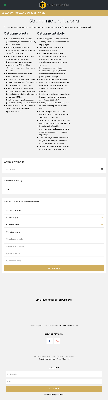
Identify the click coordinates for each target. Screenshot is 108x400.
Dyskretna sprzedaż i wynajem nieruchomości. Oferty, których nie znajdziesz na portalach (53, 114)
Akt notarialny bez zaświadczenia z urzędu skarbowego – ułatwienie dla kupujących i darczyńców (54, 140)
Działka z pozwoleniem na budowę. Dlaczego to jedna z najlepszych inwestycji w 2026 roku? (54, 97)
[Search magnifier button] (102, 169)
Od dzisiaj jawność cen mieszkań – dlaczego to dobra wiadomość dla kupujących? (54, 42)
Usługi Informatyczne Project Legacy (54, 359)
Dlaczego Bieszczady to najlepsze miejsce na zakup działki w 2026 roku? (54, 106)
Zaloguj (54, 389)
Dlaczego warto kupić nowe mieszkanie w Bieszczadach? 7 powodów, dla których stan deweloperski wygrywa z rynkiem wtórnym (53, 59)
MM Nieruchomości (63, 325)
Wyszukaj (54, 268)
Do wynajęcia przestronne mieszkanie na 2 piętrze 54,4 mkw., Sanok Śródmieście (21, 50)
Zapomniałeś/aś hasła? (54, 395)
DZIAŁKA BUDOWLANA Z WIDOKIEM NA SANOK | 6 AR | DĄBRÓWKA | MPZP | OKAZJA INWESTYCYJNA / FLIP (21, 82)
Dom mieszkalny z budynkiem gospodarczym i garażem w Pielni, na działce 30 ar (21, 42)
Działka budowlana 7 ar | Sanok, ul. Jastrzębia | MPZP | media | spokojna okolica (21, 108)
